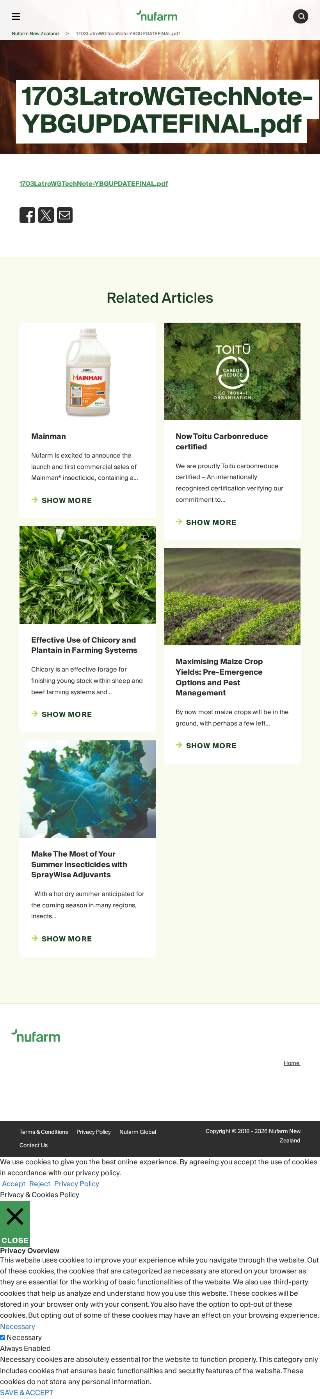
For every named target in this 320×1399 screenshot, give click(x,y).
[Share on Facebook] (27, 215)
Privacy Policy (93, 1132)
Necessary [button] (17, 1327)
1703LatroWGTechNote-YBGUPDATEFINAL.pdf (94, 183)
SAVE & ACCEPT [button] (26, 1393)
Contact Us (34, 1145)
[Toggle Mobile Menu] (16, 16)
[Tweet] (46, 215)
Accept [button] (13, 1184)
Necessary (24, 1338)
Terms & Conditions (44, 1132)
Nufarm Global (137, 1132)
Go (301, 16)
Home (292, 1063)
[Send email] (65, 215)
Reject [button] (39, 1184)
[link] (156, 15)
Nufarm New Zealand (35, 34)
